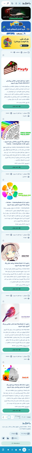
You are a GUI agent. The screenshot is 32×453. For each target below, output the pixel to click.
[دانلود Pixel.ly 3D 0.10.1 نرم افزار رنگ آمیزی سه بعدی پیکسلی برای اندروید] (16, 373)
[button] (9, 417)
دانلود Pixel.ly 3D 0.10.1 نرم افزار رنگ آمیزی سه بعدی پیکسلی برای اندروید (17, 386)
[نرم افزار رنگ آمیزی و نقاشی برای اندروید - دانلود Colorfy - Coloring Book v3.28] (16, 130)
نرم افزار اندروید (17, 113)
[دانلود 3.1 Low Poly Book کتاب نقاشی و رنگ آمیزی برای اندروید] (16, 313)
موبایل (25, 52)
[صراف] (16, 42)
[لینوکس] (12, 450)
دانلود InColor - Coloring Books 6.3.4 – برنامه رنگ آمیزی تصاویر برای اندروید (17, 203)
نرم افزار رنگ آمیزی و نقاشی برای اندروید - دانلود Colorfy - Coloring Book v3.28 (16, 143)
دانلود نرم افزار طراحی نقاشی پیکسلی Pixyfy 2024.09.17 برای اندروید (17, 82)
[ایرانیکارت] (16, 27)
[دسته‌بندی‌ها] (19, 3)
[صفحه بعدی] (3, 417)
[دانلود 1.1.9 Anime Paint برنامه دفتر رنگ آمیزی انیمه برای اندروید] (16, 252)
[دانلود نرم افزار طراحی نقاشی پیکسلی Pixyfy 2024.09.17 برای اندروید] (16, 67)
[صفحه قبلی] (12, 417)
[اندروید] (8, 449)
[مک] (16, 450)
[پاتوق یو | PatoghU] (27, 3)
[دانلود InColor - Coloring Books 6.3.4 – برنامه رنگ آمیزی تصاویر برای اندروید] (16, 191)
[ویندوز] (20, 449)
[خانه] (24, 450)
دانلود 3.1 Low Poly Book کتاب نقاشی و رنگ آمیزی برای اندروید (16, 325)
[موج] (16, 13)
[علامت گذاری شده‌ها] (3, 450)
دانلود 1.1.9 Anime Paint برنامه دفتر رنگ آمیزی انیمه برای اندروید (17, 264)
